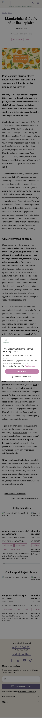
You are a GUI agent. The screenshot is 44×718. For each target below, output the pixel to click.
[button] (21, 376)
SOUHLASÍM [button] (22, 371)
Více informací (30, 366)
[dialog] (21, 359)
